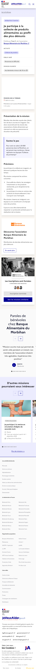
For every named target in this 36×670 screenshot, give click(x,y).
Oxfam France (22, 539)
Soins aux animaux (7, 469)
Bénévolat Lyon (6, 512)
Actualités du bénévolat (8, 585)
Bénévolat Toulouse (24, 505)
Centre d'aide (6, 575)
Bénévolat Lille (22, 502)
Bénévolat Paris (6, 502)
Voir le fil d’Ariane (6, 12)
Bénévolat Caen (23, 529)
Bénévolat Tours (6, 515)
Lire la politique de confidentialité (10, 662)
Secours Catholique (24, 552)
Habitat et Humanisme (8, 559)
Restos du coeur (23, 555)
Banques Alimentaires (8, 539)
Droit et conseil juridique (8, 486)
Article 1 (21, 542)
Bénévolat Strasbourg (8, 519)
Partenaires (5, 592)
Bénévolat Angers (23, 522)
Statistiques (5, 602)
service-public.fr (7, 636)
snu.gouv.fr (5, 640)
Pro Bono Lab (22, 565)
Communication (6, 588)
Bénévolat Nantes (23, 526)
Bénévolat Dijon (23, 519)
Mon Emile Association (25, 562)
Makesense (5, 542)
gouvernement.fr (22, 633)
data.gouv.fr (20, 636)
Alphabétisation (6, 472)
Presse (4, 595)
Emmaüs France (6, 552)
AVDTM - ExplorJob (7, 545)
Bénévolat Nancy (6, 526)
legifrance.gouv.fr (7, 633)
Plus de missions (17, 451)
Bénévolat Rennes (7, 509)
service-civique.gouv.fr (20, 640)
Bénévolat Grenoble (24, 509)
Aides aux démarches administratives (12, 482)
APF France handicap (7, 555)
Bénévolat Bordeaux (7, 522)
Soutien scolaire (6, 479)
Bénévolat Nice (6, 529)
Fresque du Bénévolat (8, 582)
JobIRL (20, 545)
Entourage (21, 559)
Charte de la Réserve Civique (9, 578)
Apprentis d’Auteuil (7, 565)
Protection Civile (6, 562)
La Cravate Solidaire (24, 549)
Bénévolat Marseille (24, 515)
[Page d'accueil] (18, 4)
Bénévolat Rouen (6, 505)
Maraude (4, 466)
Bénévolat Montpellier (24, 512)
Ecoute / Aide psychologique (10, 489)
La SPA (4, 549)
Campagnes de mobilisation (9, 598)
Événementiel (5, 492)
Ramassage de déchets (8, 476)
